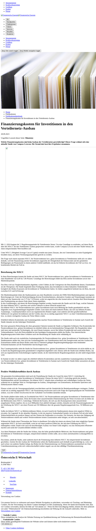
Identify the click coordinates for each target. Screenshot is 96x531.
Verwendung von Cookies (10, 511)
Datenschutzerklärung (14, 490)
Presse (8, 11)
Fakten (9, 27)
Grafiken (9, 7)
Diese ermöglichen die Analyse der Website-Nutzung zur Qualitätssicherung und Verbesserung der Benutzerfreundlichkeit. (46, 516)
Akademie (10, 34)
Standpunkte (11, 22)
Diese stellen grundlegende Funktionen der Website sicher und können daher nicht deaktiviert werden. (38, 521)
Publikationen (11, 24)
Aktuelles (10, 32)
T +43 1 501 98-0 (7, 468)
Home (8, 112)
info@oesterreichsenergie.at (11, 471)
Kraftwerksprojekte (13, 5)
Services (10, 29)
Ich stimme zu (7, 524)
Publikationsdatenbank (14, 116)
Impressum (10, 488)
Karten (8, 9)
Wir (8, 19)
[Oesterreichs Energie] (18, 15)
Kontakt (9, 492)
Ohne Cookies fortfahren (15, 528)
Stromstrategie (11, 3)
